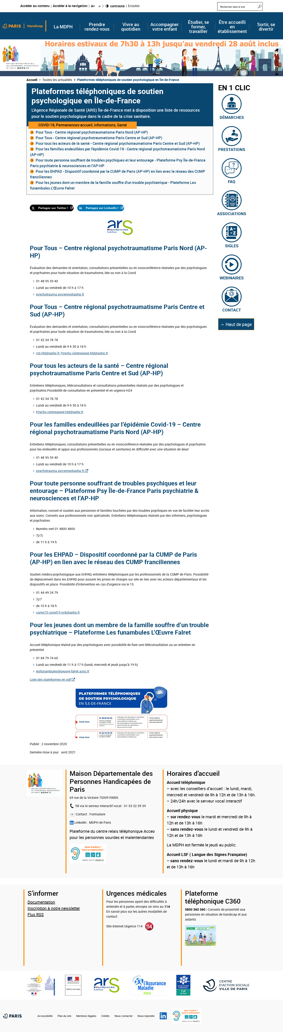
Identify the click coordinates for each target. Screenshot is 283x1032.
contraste (117, 6)
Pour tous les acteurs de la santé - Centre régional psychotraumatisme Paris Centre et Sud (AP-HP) (118, 143)
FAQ (231, 181)
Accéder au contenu (35, 6)
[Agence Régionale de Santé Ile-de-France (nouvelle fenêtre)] (106, 985)
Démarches (232, 117)
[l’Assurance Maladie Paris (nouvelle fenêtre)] (149, 985)
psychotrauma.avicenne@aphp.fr (60, 294)
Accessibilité (45, 1016)
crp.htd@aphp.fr (47, 353)
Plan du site (64, 1016)
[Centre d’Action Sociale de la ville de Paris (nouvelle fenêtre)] (228, 985)
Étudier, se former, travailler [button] (198, 26)
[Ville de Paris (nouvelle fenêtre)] (12, 1016)
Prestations (231, 149)
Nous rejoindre (146, 1016)
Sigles (231, 245)
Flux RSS (36, 914)
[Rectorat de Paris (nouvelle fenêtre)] (41, 985)
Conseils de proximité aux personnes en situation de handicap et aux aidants (216, 914)
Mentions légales (86, 1016)
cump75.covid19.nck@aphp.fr (58, 612)
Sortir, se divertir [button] (266, 27)
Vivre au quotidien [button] (130, 27)
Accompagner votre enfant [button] (164, 27)
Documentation (41, 902)
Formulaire (97, 814)
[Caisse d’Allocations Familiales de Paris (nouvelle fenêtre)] (183, 985)
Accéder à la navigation (70, 6)
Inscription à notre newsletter (54, 908)
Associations (231, 213)
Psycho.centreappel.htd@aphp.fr (84, 353)
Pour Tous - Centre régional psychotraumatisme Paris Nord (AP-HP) (92, 132)
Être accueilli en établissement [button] (232, 26)
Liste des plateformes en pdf (50, 679)
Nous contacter (124, 1016)
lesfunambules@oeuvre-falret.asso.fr (62, 671)
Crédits (105, 1016)
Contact (231, 309)
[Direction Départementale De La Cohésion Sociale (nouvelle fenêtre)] (73, 985)
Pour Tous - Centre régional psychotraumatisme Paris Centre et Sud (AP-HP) (99, 138)
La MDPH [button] (63, 27)
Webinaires (232, 277)
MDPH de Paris (100, 822)
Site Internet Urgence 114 (124, 926)
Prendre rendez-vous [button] (97, 27)
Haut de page (239, 325)
